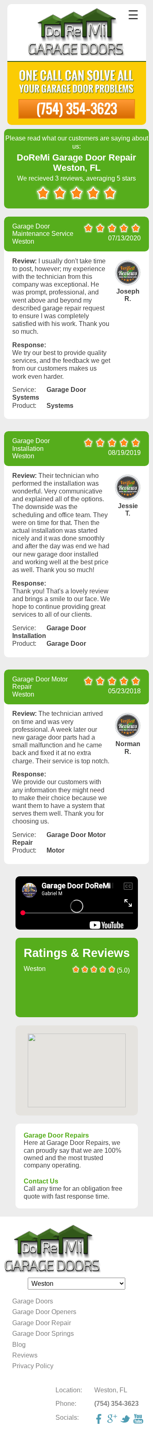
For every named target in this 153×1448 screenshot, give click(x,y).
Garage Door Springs (43, 1333)
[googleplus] (113, 1419)
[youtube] (139, 1419)
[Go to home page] (76, 33)
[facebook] (100, 1419)
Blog (19, 1344)
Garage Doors (32, 1301)
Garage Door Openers (44, 1311)
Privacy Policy (32, 1365)
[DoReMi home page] (76, 1249)
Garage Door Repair (41, 1322)
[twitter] (126, 1419)
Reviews (25, 1355)
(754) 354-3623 (76, 108)
